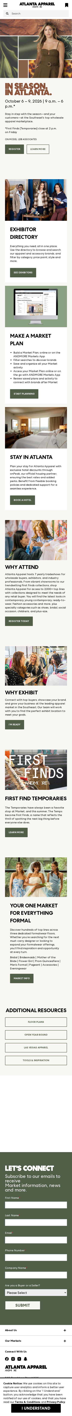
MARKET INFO (22, 978)
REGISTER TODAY (19, 621)
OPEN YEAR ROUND (35, 1034)
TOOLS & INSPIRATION (36, 1060)
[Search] (7, 14)
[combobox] (36, 13)
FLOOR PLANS (36, 1022)
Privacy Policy (56, 1402)
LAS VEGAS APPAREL (36, 1047)
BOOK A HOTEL (22, 500)
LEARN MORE (38, 149)
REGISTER (14, 149)
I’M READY (14, 724)
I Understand (36, 1408)
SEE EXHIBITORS (23, 272)
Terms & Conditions (27, 1402)
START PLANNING (24, 393)
